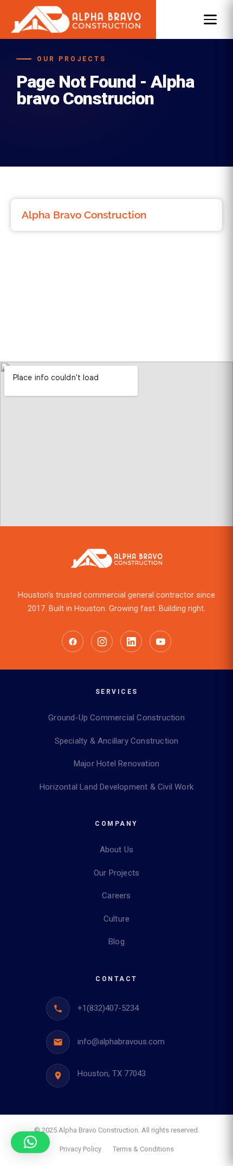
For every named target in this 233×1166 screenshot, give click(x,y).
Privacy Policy (80, 1149)
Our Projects (116, 873)
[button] (30, 1142)
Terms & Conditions (143, 1149)
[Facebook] (72, 641)
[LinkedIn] (131, 641)
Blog (116, 941)
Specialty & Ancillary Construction (117, 741)
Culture (116, 919)
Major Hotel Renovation (116, 764)
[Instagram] (102, 641)
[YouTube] (160, 641)
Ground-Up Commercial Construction (116, 718)
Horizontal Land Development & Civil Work (116, 787)
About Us (117, 849)
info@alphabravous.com (121, 1041)
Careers (116, 895)
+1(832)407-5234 (108, 1008)
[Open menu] (210, 19)
